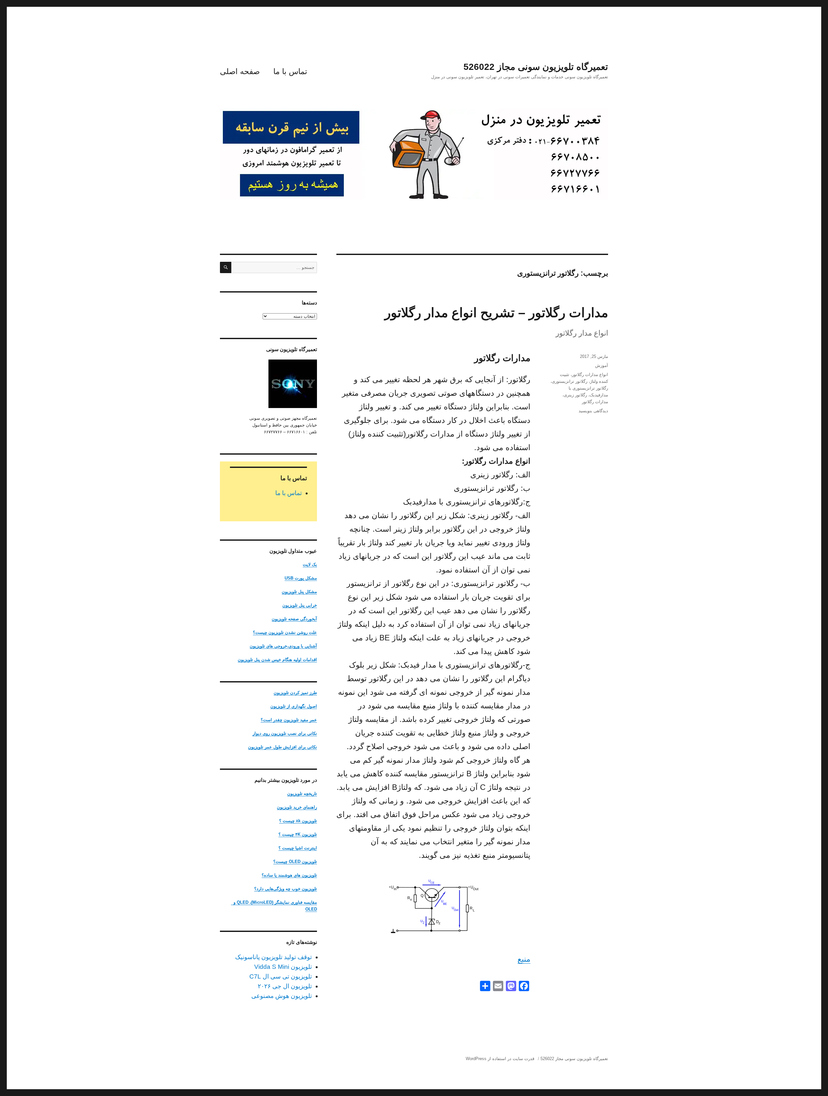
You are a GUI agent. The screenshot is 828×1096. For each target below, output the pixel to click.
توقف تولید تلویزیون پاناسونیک (273, 957)
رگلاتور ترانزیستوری (569, 381)
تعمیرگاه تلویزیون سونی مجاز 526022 (535, 67)
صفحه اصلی (240, 71)
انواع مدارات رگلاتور (590, 374)
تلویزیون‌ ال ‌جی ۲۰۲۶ (285, 986)
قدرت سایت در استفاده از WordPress (500, 1058)
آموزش (601, 365)
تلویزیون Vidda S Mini (283, 966)
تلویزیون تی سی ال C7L (280, 976)
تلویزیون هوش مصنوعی (281, 995)
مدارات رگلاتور (595, 401)
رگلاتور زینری (575, 395)
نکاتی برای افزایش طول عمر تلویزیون (282, 747)
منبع (524, 959)
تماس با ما (290, 71)
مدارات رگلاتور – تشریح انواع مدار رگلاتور (496, 312)
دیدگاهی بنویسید (593, 410)
